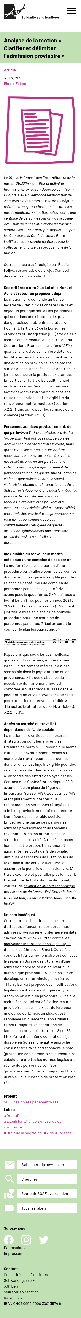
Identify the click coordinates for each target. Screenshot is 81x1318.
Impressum (13, 1253)
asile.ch (39, 276)
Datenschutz (14, 1247)
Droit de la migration (24, 1132)
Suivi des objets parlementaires (31, 1102)
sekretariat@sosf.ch (21, 1291)
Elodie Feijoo (15, 83)
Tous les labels (33, 1208)
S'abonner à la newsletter (42, 1164)
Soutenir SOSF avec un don (44, 1193)
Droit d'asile (16, 1115)
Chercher (29, 1179)
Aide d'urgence (59, 1132)
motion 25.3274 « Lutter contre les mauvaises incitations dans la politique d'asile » (37, 943)
